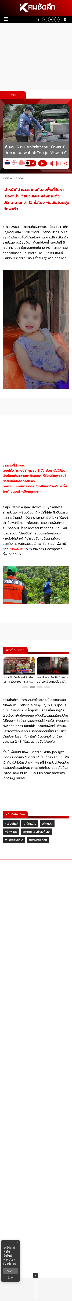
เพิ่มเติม (11, 1263)
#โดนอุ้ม (47, 824)
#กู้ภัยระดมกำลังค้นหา (36, 832)
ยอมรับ (10, 1271)
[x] (44, 19)
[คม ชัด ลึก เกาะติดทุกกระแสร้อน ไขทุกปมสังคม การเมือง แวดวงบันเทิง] (36, 8)
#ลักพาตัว (11, 832)
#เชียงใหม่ (11, 824)
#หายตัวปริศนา (14, 840)
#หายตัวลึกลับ (38, 840)
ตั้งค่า (10, 1278)
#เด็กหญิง (29, 824)
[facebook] (38, 19)
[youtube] (50, 19)
